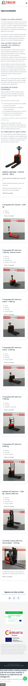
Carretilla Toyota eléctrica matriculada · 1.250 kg (12, 542)
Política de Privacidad (14, 665)
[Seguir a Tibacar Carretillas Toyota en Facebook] (18, 598)
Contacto (22, 665)
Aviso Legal (6, 665)
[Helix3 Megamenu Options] (26, 3)
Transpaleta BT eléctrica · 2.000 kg (12, 445)
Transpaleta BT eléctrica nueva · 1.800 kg (11, 300)
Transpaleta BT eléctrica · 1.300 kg (12, 398)
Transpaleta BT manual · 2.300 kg (14, 206)
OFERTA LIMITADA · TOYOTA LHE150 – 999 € (13, 173)
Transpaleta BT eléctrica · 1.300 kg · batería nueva (12, 251)
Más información (6, 681)
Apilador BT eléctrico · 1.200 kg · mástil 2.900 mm (13, 492)
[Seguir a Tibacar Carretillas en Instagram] (14, 598)
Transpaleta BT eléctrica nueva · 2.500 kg (11, 348)
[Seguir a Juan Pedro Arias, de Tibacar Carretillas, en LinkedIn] (9, 598)
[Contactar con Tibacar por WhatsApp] (25, 678)
